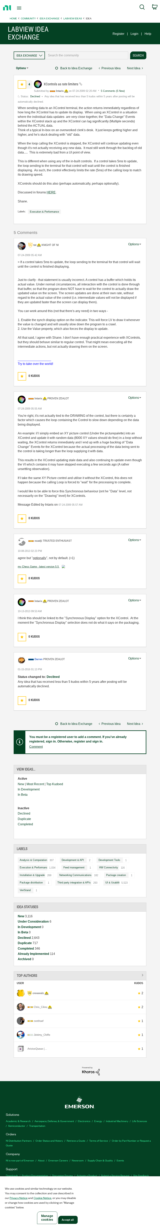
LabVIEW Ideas (72, 18)
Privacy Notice (19, 1198)
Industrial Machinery (117, 1121)
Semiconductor (16, 1126)
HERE (51, 192)
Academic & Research (18, 1121)
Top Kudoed (54, 784)
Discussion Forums (62, 1175)
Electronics (84, 1121)
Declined (24, 813)
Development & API (73, 860)
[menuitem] (142, 8)
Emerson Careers (58, 1160)
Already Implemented (34, 953)
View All (80, 975)
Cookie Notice (42, 1198)
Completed (25, 824)
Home (13, 18)
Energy (98, 1121)
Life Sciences (139, 1121)
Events (120, 1160)
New (21, 784)
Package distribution (31, 882)
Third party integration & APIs (74, 882)
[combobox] (86, 55)
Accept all (68, 1219)
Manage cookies (47, 1217)
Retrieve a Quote (76, 1140)
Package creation (116, 875)
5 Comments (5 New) (113, 90)
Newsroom (78, 1160)
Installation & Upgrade (32, 875)
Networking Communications (75, 875)
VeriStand (25, 890)
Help (148, 33)
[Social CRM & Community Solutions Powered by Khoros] (91, 1071)
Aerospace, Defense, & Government (54, 1121)
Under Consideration (34, 921)
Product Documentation (35, 1175)
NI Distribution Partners (19, 1140)
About (41, 1160)
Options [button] (21, 68)
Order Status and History (49, 1140)
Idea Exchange (50, 18)
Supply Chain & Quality (100, 1160)
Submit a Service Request (115, 1175)
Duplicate (24, 819)
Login (134, 33)
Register (118, 33)
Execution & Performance (34, 867)
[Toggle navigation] (24, 8)
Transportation (37, 1126)
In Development (29, 789)
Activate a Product (87, 1175)
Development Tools (109, 860)
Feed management (73, 867)
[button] (22, 84)
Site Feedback (141, 1175)
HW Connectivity (108, 867)
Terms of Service (98, 1140)
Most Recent (35, 784)
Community (28, 18)
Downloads (12, 1175)
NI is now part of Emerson (20, 1160)
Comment (36, 746)
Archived (25, 959)
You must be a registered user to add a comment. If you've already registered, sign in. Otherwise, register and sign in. (78, 739)
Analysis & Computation (33, 860)
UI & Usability (113, 882)
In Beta (23, 794)
